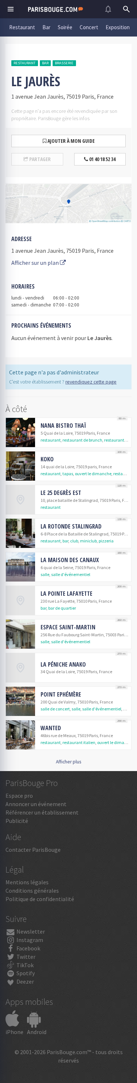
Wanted (51, 728)
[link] (68, 432)
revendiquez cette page (91, 382)
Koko (47, 459)
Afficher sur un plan (35, 262)
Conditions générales (32, 890)
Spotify (25, 973)
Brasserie (64, 63)
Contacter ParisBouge (33, 849)
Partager (39, 159)
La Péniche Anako (63, 664)
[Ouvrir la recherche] (126, 9)
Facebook (27, 948)
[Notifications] (108, 9)
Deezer (24, 981)
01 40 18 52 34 (101, 159)
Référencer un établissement (42, 812)
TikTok (24, 965)
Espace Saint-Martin (68, 627)
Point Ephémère (61, 694)
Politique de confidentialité (39, 899)
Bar (46, 27)
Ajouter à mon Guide (70, 140)
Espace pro (19, 795)
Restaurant (22, 27)
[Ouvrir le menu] (10, 9)
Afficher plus (68, 762)
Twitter (25, 956)
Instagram (29, 939)
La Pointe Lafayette (66, 594)
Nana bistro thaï (63, 426)
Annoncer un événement (35, 804)
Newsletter (30, 931)
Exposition (118, 27)
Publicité (16, 820)
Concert (89, 27)
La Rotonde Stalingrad (71, 526)
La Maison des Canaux (70, 560)
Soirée (65, 27)
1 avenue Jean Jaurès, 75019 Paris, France (62, 250)
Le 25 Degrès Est (61, 493)
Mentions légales (27, 882)
